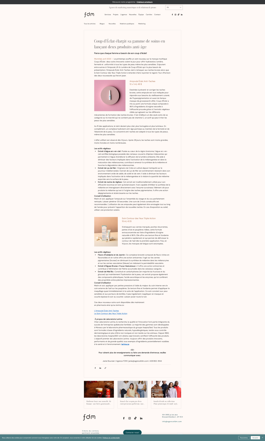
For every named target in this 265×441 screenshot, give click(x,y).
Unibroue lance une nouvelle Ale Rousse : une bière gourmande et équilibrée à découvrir (98, 402)
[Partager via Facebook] (95, 368)
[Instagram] (175, 15)
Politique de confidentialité (111, 438)
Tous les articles (90, 24)
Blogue (102, 24)
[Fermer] (262, 437)
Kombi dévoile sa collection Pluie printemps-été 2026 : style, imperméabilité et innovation (166, 402)
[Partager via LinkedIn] (100, 368)
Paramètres (244, 438)
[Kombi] (166, 389)
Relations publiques (127, 24)
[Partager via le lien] (105, 368)
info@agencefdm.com (172, 421)
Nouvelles (112, 24)
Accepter (255, 438)
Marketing (141, 24)
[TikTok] (179, 15)
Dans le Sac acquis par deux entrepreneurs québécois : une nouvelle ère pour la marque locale (131, 402)
